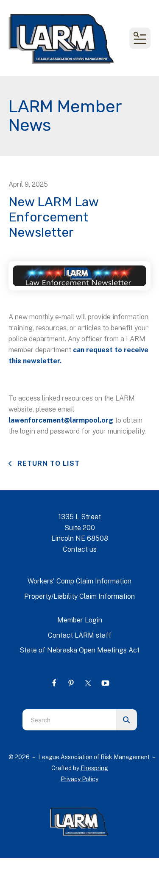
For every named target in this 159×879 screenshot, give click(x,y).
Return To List (47, 463)
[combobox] (69, 719)
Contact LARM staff (80, 635)
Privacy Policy (79, 779)
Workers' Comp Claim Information (79, 581)
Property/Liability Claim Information (79, 596)
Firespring (94, 768)
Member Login (79, 620)
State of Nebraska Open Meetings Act (79, 650)
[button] (140, 38)
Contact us (80, 549)
